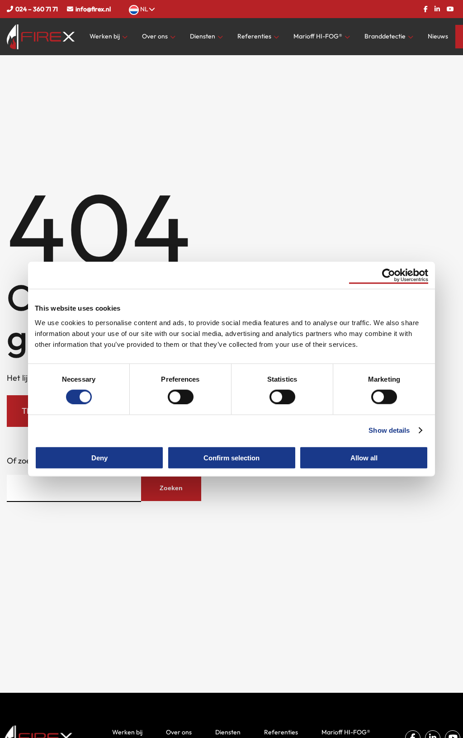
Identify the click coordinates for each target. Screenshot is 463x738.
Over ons (155, 36)
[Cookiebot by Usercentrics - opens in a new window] (388, 275)
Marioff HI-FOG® (317, 36)
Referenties (254, 36)
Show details (389, 430)
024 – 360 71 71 (36, 9)
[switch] (181, 396)
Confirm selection (231, 457)
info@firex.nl (93, 9)
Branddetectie (385, 36)
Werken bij (105, 36)
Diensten (202, 36)
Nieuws (438, 36)
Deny (99, 457)
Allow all (364, 457)
